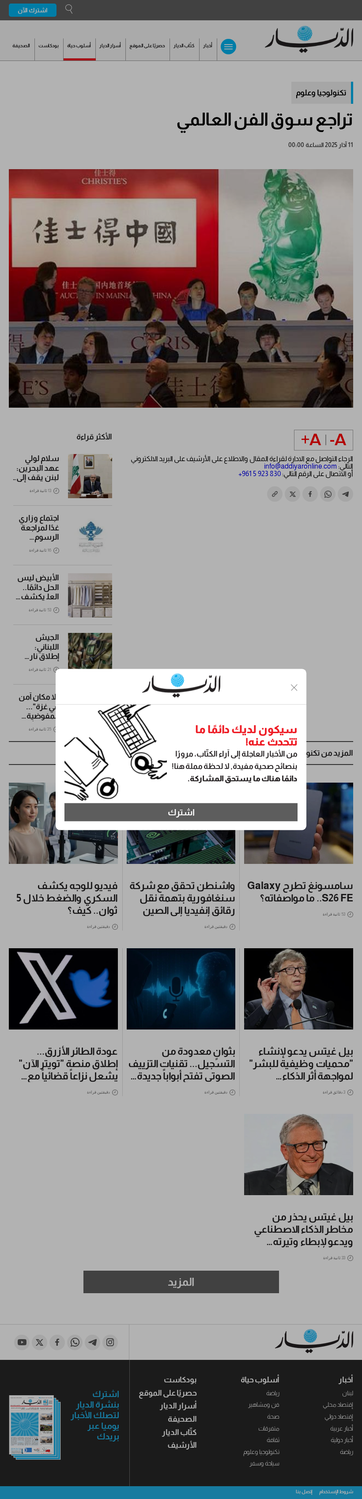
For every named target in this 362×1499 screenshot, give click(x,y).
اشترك (181, 812)
